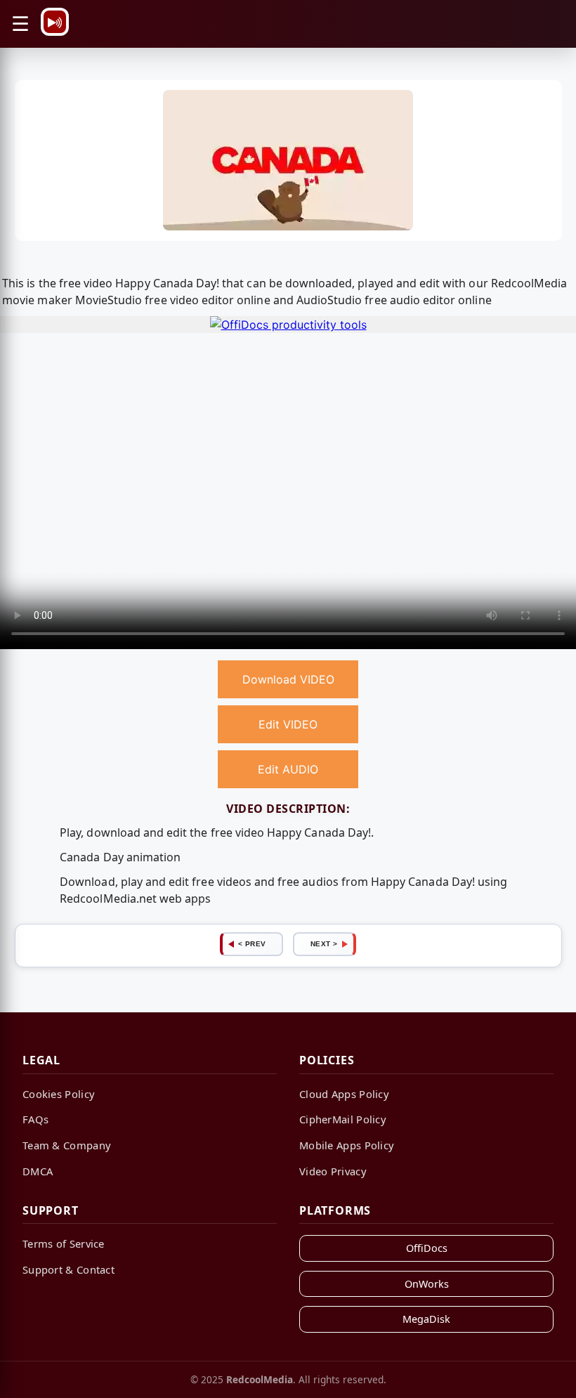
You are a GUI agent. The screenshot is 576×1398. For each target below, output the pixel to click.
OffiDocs (426, 1248)
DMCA (37, 1171)
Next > (324, 944)
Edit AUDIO (288, 769)
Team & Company (66, 1145)
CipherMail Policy (342, 1119)
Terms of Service (63, 1243)
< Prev (252, 944)
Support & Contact (68, 1269)
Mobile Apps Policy (346, 1145)
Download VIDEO (288, 679)
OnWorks (427, 1284)
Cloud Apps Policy (344, 1094)
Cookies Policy (58, 1094)
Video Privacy (333, 1171)
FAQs (35, 1119)
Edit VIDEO (288, 724)
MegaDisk (426, 1319)
